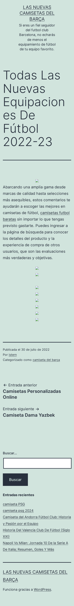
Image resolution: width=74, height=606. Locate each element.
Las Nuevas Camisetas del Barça (37, 13)
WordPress (42, 589)
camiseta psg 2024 (18, 511)
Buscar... (10, 453)
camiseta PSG (14, 504)
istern (13, 355)
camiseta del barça (46, 360)
